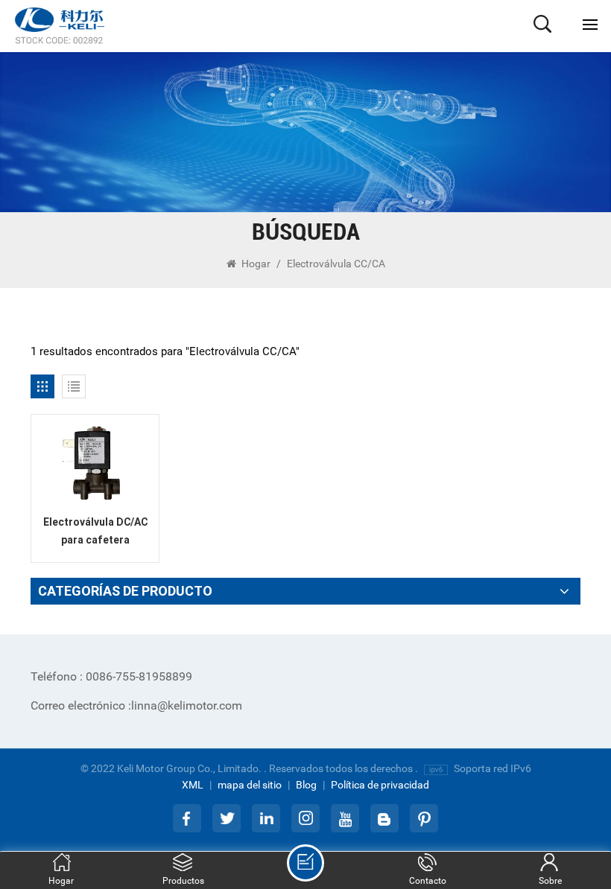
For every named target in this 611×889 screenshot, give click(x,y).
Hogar (256, 264)
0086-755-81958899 (111, 676)
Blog (306, 785)
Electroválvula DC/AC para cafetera (95, 531)
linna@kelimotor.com (136, 705)
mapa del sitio (250, 785)
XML (192, 785)
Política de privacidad (380, 785)
